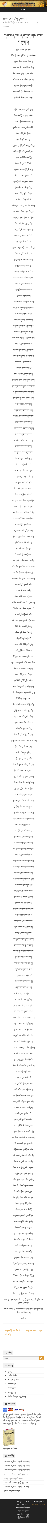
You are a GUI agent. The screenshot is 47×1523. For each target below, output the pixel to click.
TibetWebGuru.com (38, 1505)
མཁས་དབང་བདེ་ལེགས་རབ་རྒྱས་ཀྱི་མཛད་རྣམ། (16, 1487)
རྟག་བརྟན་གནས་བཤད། (33, 1330)
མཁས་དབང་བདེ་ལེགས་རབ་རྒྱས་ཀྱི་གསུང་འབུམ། (17, 1461)
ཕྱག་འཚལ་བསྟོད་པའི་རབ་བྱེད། (12, 1491)
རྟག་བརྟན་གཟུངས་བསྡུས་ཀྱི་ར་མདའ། (14, 1478)
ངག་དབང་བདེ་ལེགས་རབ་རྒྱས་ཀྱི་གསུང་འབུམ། (16, 1474)
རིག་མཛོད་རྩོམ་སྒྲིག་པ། (11, 22)
